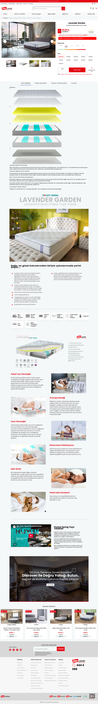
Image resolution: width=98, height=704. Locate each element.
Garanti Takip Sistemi (36, 678)
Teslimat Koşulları (35, 673)
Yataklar (60, 665)
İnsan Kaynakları (21, 667)
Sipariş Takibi (34, 675)
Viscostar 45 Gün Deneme (37, 688)
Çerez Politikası (48, 665)
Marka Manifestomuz (22, 670)
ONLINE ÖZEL (91, 14)
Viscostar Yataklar (62, 667)
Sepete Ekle (77, 70)
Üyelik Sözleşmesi (49, 678)
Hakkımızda (20, 662)
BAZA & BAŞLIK (36, 14)
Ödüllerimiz (19, 665)
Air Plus (36, 624)
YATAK (5, 14)
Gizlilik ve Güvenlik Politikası (49, 672)
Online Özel (61, 662)
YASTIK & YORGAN (19, 14)
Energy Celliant (11, 624)
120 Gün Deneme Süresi (36, 680)
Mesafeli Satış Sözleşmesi (51, 680)
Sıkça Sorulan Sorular (36, 662)
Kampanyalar (34, 665)
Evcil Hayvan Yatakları (63, 678)
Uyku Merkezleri (12, 3)
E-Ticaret (45, 702)
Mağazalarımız (34, 670)
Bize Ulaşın (31, 3)
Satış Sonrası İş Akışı (35, 685)
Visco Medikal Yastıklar (63, 685)
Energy (85, 624)
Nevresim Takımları (62, 680)
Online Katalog (4, 3)
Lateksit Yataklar (62, 670)
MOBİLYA (77, 14)
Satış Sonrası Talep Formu (37, 683)
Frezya (61, 624)
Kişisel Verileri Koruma (50, 662)
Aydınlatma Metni (49, 667)
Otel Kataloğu (20, 678)
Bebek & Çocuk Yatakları (64, 675)
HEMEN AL (11, 636)
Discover (25, 3)
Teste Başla (50, 585)
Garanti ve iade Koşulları (50, 675)
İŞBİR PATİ (65, 14)
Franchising (19, 673)
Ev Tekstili (60, 683)
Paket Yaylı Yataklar (62, 673)
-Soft (41, 702)
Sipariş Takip (19, 3)
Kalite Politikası (20, 675)
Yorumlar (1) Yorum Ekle (91, 32)
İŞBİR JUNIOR (51, 14)
